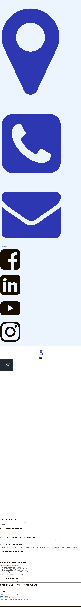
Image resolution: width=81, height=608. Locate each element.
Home (8, 361)
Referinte (8, 367)
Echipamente (8, 364)
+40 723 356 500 (4, 182)
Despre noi (8, 362)
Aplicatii (8, 366)
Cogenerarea (8, 363)
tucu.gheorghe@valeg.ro (5, 246)
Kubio (51, 606)
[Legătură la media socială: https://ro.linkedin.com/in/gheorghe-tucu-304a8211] (10, 297)
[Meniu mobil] (40, 358)
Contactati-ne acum (41, 355)
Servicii (8, 365)
